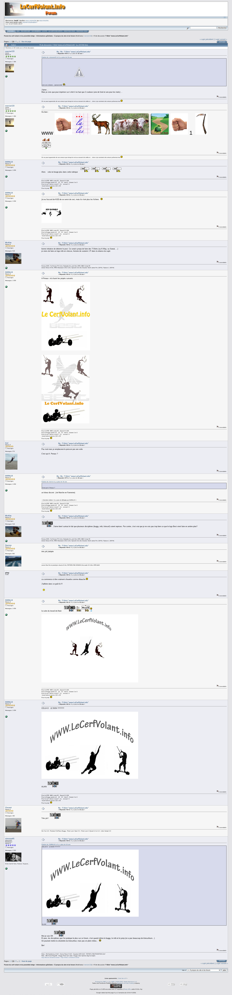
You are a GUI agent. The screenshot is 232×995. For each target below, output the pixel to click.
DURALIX (9, 162)
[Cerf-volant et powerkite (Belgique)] (6, 77)
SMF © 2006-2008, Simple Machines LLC (124, 981)
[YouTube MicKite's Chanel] (6, 268)
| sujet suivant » (221, 39)
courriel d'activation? (29, 22)
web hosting (130, 983)
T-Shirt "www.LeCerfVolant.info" (116, 36)
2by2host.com (121, 983)
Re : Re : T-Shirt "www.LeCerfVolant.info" (74, 52)
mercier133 (88, 36)
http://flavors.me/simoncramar (50, 957)
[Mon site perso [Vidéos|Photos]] (6, 869)
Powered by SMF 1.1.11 (102, 981)
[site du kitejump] (6, 177)
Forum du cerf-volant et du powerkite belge (19, 36)
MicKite (8, 243)
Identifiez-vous (69, 31)
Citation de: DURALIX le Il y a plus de (55, 844)
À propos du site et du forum (64, 36)
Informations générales (44, 36)
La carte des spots (55, 31)
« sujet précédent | (207, 39)
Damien (8, 545)
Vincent (8, 808)
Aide (18, 31)
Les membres (36, 31)
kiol (6, 443)
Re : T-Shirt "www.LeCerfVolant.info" (73, 106)
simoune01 (9, 839)
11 (19, 41)
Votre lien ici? (122, 978)
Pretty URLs (127, 989)
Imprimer (222, 42)
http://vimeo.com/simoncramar (70, 957)
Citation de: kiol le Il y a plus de (54, 481)
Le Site (44, 31)
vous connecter (31, 20)
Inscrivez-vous (82, 31)
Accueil (11, 31)
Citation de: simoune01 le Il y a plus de (56, 57)
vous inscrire (43, 20)
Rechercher (25, 31)
